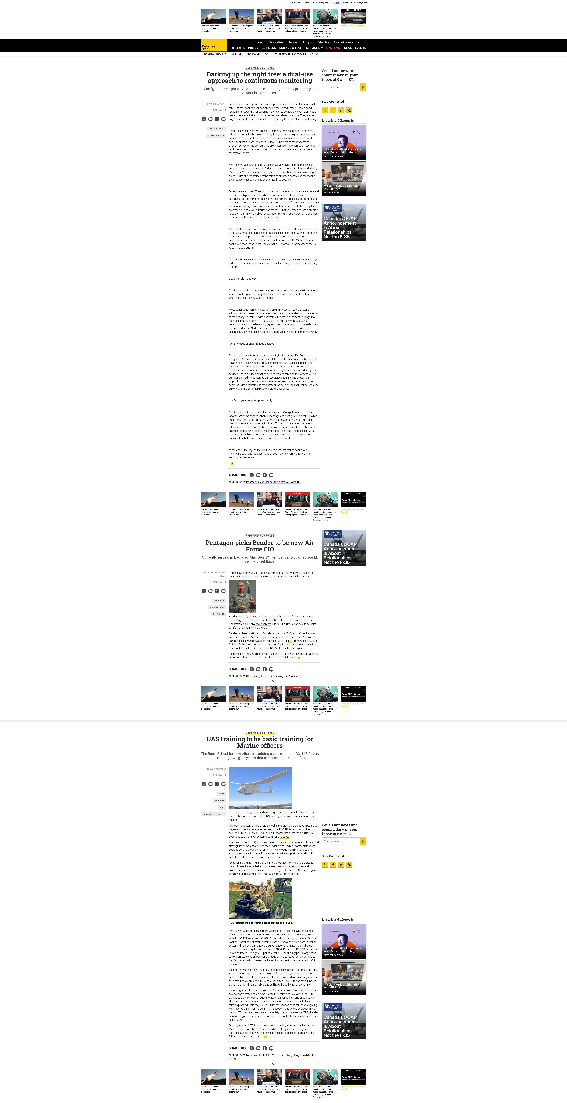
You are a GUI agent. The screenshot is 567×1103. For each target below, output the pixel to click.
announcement (262, 623)
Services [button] (313, 48)
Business (269, 48)
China (314, 53)
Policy (253, 48)
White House (282, 53)
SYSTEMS (333, 48)
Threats (238, 48)
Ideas (347, 48)
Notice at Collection (300, 3)
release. (284, 836)
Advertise (323, 42)
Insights (308, 42)
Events (360, 48)
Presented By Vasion (333, 156)
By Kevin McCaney (216, 769)
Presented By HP (331, 193)
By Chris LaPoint (216, 104)
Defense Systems (260, 67)
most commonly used (295, 960)
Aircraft (300, 53)
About (260, 42)
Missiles (237, 53)
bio (290, 640)
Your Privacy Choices (322, 3)
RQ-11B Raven (304, 949)
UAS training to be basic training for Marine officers (275, 676)
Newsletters (276, 42)
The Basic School (239, 842)
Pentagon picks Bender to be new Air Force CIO (273, 481)
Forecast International (346, 42)
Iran (267, 53)
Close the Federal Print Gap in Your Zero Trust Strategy (343, 151)
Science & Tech (290, 48)
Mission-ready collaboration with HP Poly (342, 187)
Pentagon (253, 53)
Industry (221, 53)
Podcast (293, 42)
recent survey (239, 145)
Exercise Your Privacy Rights (355, 3)
